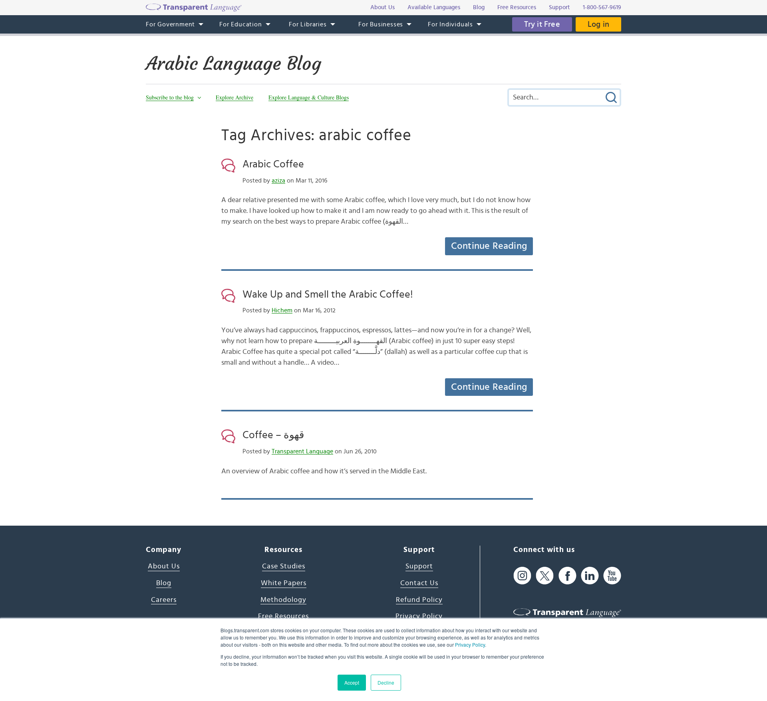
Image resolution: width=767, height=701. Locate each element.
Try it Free (542, 24)
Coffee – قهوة (273, 435)
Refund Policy (419, 600)
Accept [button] (351, 682)
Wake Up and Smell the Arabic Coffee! (327, 294)
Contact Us (419, 583)
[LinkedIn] (590, 575)
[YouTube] (612, 575)
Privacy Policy (470, 644)
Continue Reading (489, 246)
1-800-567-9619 (602, 7)
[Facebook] (567, 575)
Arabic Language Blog (233, 63)
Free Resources (283, 616)
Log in (598, 24)
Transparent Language (302, 451)
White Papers (283, 583)
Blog (163, 583)
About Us (164, 566)
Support (419, 566)
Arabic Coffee (273, 164)
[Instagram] (522, 575)
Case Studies (283, 566)
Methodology (283, 600)
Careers (164, 600)
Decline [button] (386, 682)
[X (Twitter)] (545, 575)
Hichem (282, 310)
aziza (278, 180)
